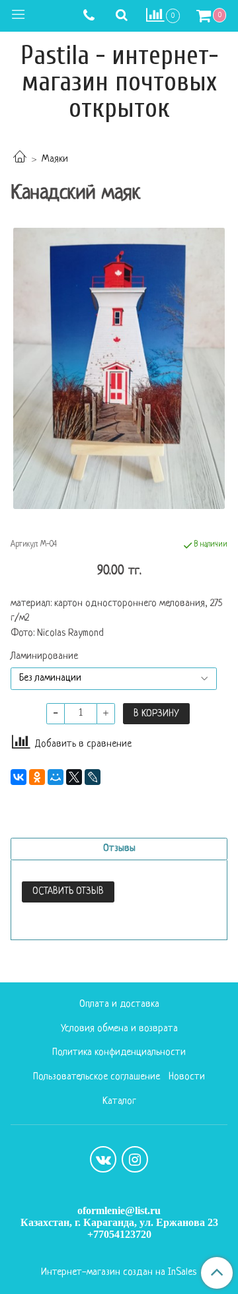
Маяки (55, 159)
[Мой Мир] (55, 777)
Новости (187, 1077)
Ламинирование (44, 657)
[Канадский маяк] (119, 369)
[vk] (103, 1159)
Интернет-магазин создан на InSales (118, 1273)
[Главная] (19, 159)
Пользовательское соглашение (96, 1077)
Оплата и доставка (119, 1004)
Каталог (119, 1101)
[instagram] (135, 1159)
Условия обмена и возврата (119, 1029)
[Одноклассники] (37, 777)
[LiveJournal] (92, 777)
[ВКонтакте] (18, 777)
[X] (74, 777)
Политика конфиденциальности (119, 1052)
